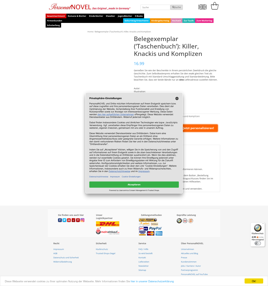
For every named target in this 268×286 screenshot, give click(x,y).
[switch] (258, 243)
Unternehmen (187, 249)
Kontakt (142, 257)
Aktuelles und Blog (189, 253)
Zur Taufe (189, 20)
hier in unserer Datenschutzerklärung (152, 281)
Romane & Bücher (77, 16)
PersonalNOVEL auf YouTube (194, 274)
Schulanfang (53, 25)
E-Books (139, 16)
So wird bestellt (145, 253)
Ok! (254, 281)
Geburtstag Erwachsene (137, 20)
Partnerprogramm (189, 270)
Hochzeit (176, 20)
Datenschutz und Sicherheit (66, 257)
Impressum (58, 249)
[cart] (215, 8)
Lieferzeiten (143, 261)
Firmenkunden (54, 20)
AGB (55, 253)
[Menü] (263, 224)
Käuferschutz (102, 249)
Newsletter (143, 265)
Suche (177, 7)
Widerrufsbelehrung (62, 261)
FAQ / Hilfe (143, 249)
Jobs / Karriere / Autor (191, 265)
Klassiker (110, 16)
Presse (184, 257)
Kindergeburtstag (160, 20)
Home (90, 31)
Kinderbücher (96, 16)
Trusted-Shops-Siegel (105, 253)
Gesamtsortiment (56, 16)
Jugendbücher (125, 16)
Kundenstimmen (189, 261)
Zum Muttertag (204, 20)
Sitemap (142, 270)
